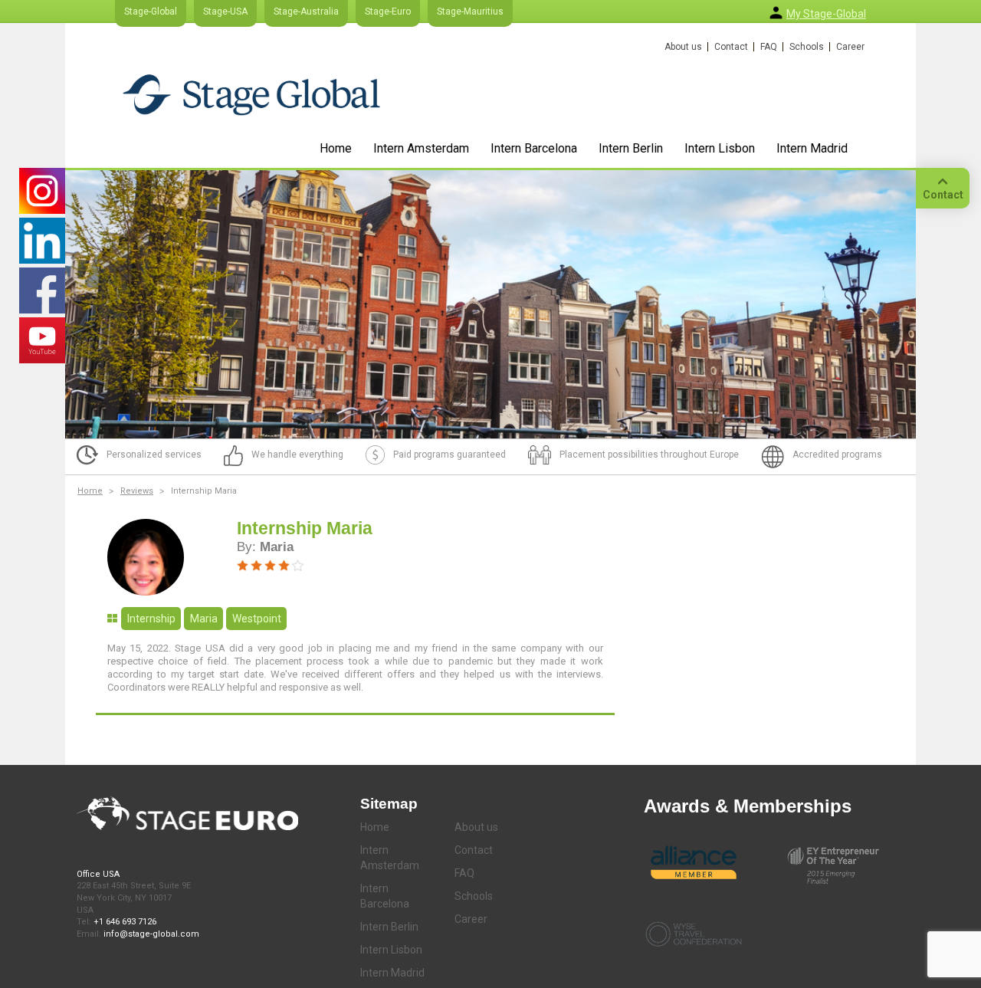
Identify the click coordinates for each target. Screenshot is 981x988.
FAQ (768, 46)
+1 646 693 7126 (125, 922)
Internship (151, 618)
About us (683, 46)
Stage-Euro (388, 11)
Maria (204, 618)
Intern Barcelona (533, 148)
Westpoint (256, 618)
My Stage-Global (826, 14)
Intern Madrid (812, 148)
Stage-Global (150, 11)
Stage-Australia (306, 11)
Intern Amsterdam (421, 148)
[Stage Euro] (251, 94)
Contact (731, 46)
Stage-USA (225, 11)
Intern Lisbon (719, 148)
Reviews (136, 491)
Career (850, 46)
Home (336, 148)
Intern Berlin (631, 148)
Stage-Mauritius (470, 11)
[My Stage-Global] (776, 13)
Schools (806, 46)
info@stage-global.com (151, 934)
